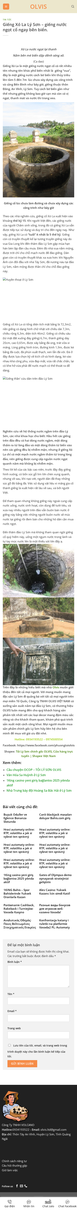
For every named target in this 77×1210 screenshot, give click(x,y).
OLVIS (38, 7)
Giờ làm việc (10, 1170)
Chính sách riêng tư (14, 1161)
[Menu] (6, 6)
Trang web (14, 1028)
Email (12, 1011)
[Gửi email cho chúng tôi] (21, 1186)
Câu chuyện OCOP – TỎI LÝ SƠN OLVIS (34, 770)
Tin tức (7, 19)
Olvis (56, 687)
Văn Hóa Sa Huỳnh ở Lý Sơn (26, 775)
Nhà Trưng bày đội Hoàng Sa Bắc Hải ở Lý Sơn (39, 790)
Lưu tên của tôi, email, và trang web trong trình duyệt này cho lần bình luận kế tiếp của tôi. (37, 1051)
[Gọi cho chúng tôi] (25, 1186)
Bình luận (14, 962)
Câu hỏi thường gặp (14, 1166)
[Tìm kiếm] (72, 6)
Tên (10, 994)
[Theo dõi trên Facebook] (17, 1186)
